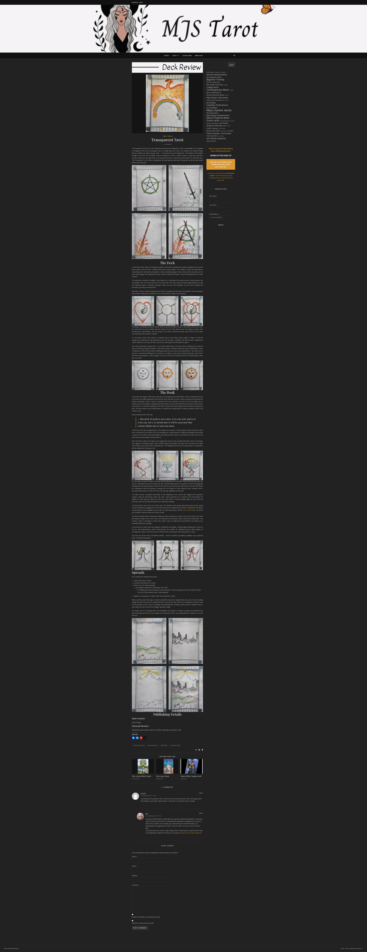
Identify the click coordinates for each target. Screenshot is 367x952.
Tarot (174, 55)
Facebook (135, 2)
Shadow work (222, 128)
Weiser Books (211, 141)
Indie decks (223, 97)
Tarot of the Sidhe (189, 510)
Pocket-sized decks (212, 123)
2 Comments (167, 144)
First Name (213, 196)
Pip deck (232, 121)
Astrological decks (213, 77)
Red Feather (164, 745)
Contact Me (187, 55)
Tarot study (220, 136)
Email (141, 2)
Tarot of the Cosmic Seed (191, 776)
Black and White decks (213, 82)
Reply (201, 793)
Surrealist (230, 131)
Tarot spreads (211, 136)
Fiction (227, 95)
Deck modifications (213, 92)
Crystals (231, 90)
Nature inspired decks (217, 118)
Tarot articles (213, 133)
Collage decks (212, 87)
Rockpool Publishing (214, 125)
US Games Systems (216, 138)
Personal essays (224, 121)
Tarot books (225, 133)
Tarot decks (167, 136)
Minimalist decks (212, 113)
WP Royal (16, 948)
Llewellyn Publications (217, 105)
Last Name (212, 205)
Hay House (211, 97)
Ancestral (223, 72)
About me (199, 55)
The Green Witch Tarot (141, 776)
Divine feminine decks (215, 95)
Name (134, 856)
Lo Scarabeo (211, 107)
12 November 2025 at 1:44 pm (148, 795)
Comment (135, 885)
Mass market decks (153, 745)
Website (134, 875)
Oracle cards (212, 120)
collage (225, 85)
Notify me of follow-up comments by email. (146, 917)
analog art (217, 72)
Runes (225, 126)
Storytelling (224, 131)
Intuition (227, 100)
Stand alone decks (175, 745)
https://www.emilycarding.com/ (191, 833)
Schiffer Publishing (212, 128)
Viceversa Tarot (162, 776)
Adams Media (210, 72)
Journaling (210, 103)
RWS (229, 126)
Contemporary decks (139, 745)
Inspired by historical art (215, 100)
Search (231, 65)
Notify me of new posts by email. (143, 923)
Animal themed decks (216, 74)
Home (166, 55)
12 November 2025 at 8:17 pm (153, 816)
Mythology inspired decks (217, 115)
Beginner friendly (215, 79)
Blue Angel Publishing (214, 85)
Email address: (214, 214)
